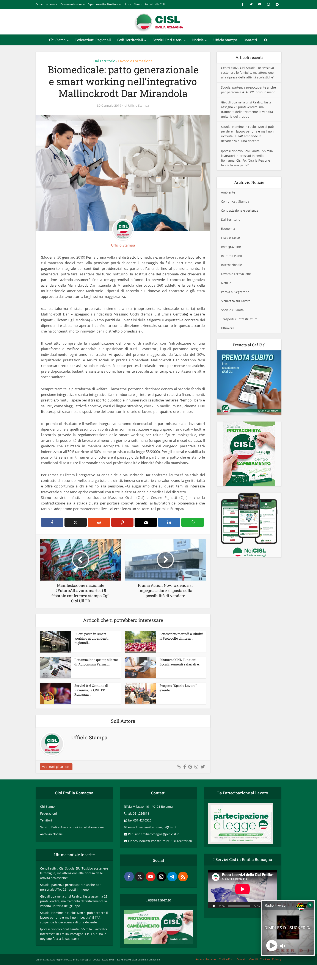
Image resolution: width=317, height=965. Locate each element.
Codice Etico (226, 959)
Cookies (265, 959)
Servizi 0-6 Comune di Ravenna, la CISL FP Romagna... (91, 689)
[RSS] (183, 876)
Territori (46, 820)
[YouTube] (150, 876)
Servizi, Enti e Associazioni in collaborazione (72, 827)
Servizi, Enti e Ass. (167, 39)
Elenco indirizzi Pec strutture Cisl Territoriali (160, 841)
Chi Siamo (57, 39)
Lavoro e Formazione (135, 61)
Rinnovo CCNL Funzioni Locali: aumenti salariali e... (180, 661)
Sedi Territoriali (130, 39)
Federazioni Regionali (93, 39)
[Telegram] (172, 876)
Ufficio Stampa (225, 39)
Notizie (198, 39)
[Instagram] (161, 876)
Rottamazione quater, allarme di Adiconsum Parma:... (96, 661)
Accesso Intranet (206, 959)
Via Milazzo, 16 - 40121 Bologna (150, 806)
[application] (242, 889)
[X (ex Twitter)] (140, 876)
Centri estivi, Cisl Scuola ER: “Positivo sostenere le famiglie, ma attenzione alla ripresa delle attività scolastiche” (247, 72)
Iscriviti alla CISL (155, 4)
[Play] (214, 905)
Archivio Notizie (51, 834)
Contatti (250, 39)
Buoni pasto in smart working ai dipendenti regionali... (91, 638)
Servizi (138, 4)
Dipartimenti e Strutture (103, 4)
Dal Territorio (104, 61)
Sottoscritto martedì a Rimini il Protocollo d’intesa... (181, 636)
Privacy (276, 959)
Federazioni (48, 813)
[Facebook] (129, 876)
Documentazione (71, 4)
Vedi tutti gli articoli (56, 767)
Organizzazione (45, 4)
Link (126, 4)
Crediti (253, 959)
